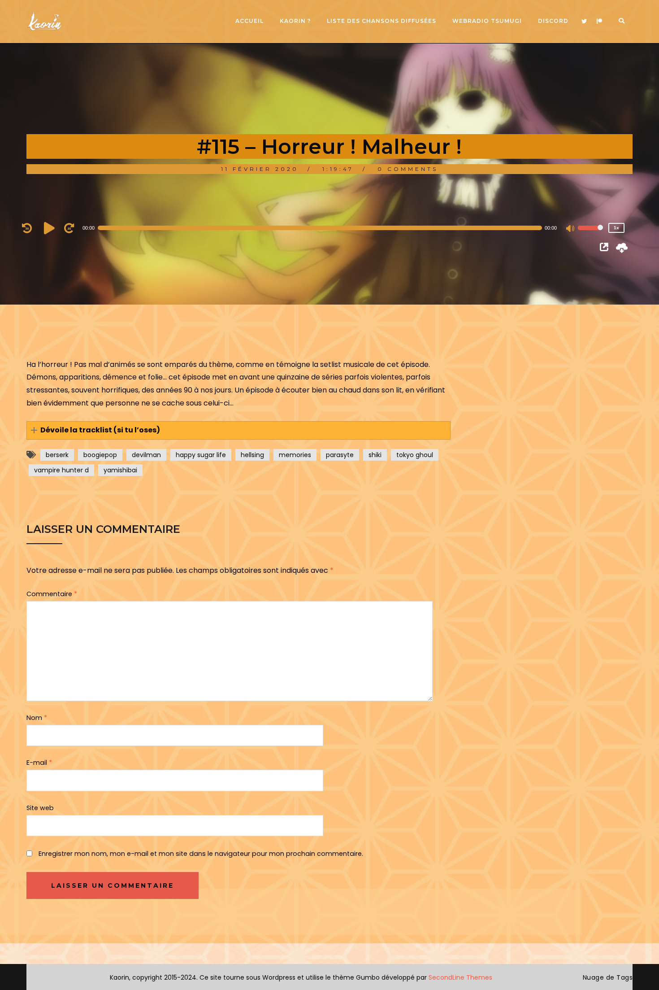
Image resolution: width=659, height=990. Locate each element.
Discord (553, 20)
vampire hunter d (61, 470)
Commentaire (51, 593)
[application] (325, 228)
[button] (238, 430)
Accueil (249, 20)
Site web (40, 807)
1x (616, 227)
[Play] (51, 228)
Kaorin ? (295, 20)
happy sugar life (201, 454)
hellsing (252, 454)
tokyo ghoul (414, 454)
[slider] (590, 234)
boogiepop (100, 454)
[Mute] (570, 229)
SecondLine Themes (460, 977)
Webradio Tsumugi (487, 20)
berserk (57, 454)
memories (295, 454)
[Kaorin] (44, 21)
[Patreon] (599, 21)
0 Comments (407, 169)
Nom (36, 717)
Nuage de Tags (608, 977)
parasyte (340, 454)
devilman (146, 454)
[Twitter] (584, 21)
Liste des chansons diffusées (381, 20)
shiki (375, 454)
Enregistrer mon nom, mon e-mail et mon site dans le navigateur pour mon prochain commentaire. (201, 853)
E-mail (39, 762)
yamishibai (120, 470)
